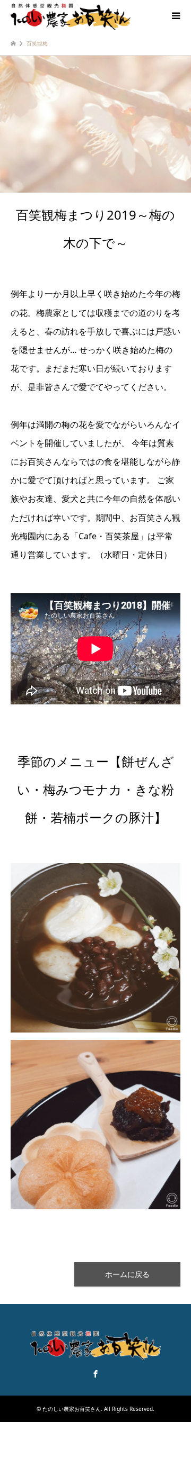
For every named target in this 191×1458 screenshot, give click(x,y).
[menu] (175, 16)
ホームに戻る (127, 1274)
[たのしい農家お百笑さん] (71, 15)
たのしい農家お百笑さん (71, 1408)
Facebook (95, 1374)
